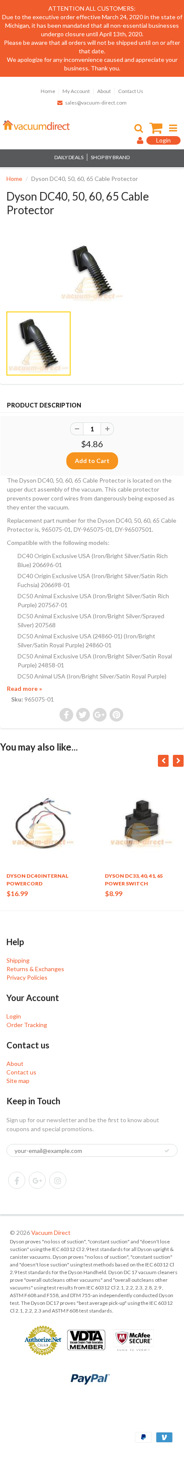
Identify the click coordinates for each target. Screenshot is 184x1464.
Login (13, 1016)
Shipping (18, 960)
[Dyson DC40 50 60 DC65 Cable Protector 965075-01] (92, 271)
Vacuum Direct (51, 1232)
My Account (76, 91)
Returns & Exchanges (35, 968)
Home (48, 91)
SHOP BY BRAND (110, 157)
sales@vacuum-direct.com (96, 102)
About (104, 91)
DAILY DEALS (68, 157)
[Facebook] (16, 1180)
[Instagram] (57, 1180)
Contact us (21, 1072)
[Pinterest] (37, 1180)
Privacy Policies (26, 977)
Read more (24, 688)
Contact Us (130, 91)
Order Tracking (26, 1024)
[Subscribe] (167, 1151)
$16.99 (17, 893)
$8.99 (113, 893)
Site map (18, 1080)
